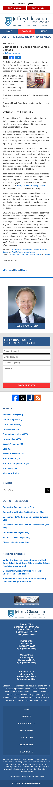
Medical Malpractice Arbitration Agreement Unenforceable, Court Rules (22, 572)
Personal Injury (38, 250)
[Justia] (30, 398)
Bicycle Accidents (13, 444)
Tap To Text (38, 8)
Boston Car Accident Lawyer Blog (18, 507)
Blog (7, 449)
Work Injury (10, 468)
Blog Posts (26, 752)
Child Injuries (11, 429)
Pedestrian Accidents (15, 434)
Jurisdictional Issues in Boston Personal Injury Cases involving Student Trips (24, 580)
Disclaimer (26, 731)
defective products (13, 454)
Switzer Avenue (35, 254)
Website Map (26, 745)
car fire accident (14, 254)
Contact (26, 31)
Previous (8, 270)
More (44, 31)
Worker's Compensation (16, 463)
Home (9, 31)
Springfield (25, 254)
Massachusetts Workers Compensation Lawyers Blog (25, 518)
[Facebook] (15, 398)
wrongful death (12, 439)
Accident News (15, 250)
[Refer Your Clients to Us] (26, 600)
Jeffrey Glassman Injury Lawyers (31, 185)
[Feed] (37, 398)
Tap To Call (14, 8)
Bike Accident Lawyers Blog (16, 542)
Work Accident (11, 459)
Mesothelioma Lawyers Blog (16, 533)
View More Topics (11, 473)
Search (47, 490)
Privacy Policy (26, 723)
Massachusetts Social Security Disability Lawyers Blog (26, 526)
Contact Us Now (26, 385)
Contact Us (26, 738)
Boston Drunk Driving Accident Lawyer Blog (23, 512)
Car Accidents (27, 250)
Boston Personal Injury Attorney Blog (27, 21)
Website (26, 716)
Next (24, 270)
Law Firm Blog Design (26, 783)
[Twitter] (22, 398)
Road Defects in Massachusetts (23, 252)
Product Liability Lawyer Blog (16, 537)
